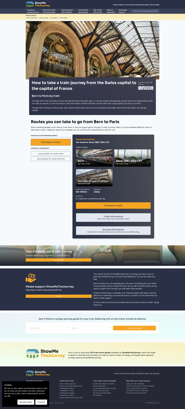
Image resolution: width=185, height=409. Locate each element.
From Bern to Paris (51, 142)
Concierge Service (123, 11)
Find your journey (134, 328)
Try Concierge (58, 260)
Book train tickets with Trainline (136, 393)
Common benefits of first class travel (71, 397)
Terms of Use (59, 403)
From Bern (54, 18)
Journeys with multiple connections (104, 384)
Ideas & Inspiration (111, 11)
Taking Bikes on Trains (67, 391)
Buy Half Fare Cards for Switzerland (137, 391)
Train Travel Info (31, 18)
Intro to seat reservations (101, 391)
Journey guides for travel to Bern (50, 154)
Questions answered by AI (33, 11)
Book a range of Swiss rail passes (136, 388)
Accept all (41, 402)
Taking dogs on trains (66, 395)
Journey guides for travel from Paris (51, 159)
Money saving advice (99, 386)
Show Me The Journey (34, 381)
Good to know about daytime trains (71, 386)
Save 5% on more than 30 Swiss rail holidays (140, 386)
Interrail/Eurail (97, 395)
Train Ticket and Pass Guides (104, 381)
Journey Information (113, 230)
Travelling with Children (67, 388)
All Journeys (44, 18)
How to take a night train (67, 384)
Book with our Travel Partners (138, 381)
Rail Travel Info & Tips (97, 11)
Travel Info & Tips (67, 381)
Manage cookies (26, 402)
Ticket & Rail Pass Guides (83, 11)
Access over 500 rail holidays (135, 384)
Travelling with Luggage (67, 393)
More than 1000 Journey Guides (49, 11)
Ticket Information (113, 217)
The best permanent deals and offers (104, 388)
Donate (58, 296)
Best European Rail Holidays (67, 11)
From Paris (63, 18)
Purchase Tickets (113, 205)
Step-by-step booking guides (102, 393)
